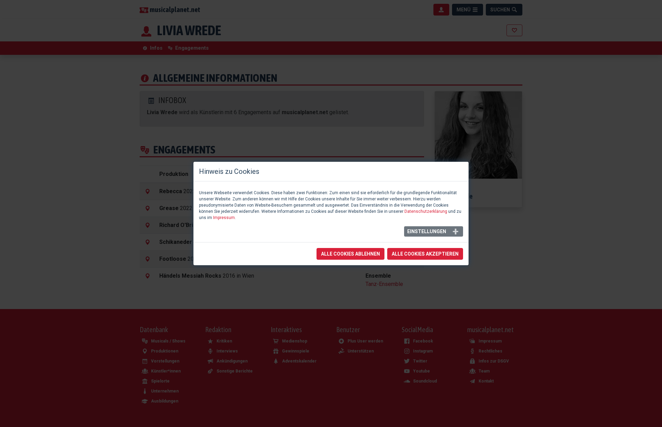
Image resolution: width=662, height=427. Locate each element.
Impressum (224, 217)
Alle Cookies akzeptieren (425, 254)
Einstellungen (426, 231)
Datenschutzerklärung (425, 211)
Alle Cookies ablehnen (350, 254)
